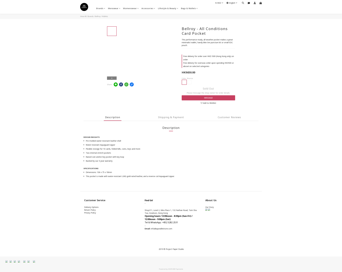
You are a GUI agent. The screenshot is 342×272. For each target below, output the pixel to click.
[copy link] (132, 84)
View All (83, 16)
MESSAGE (208, 98)
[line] (116, 84)
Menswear (113, 8)
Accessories (147, 8)
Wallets (105, 16)
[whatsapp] (126, 84)
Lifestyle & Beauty (167, 8)
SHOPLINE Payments (175, 269)
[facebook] (121, 84)
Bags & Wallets (188, 8)
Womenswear (130, 8)
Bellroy (98, 16)
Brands (99, 8)
